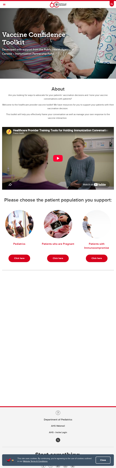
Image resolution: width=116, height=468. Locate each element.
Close (103, 460)
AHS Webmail (58, 425)
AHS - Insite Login (58, 432)
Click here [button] (19, 258)
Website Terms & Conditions (35, 461)
